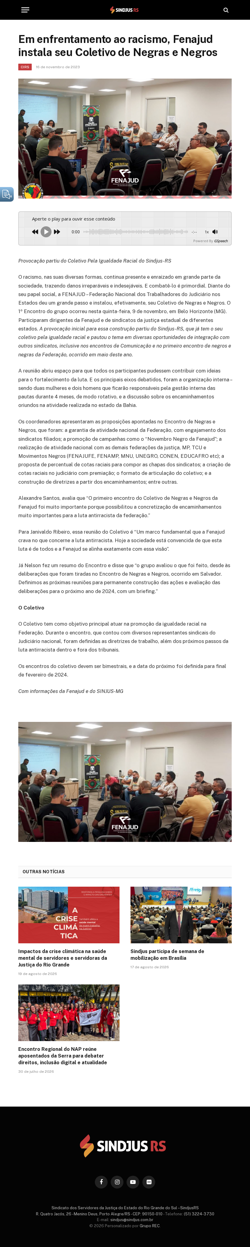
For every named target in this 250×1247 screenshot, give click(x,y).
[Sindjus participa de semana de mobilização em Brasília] (181, 915)
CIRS (25, 67)
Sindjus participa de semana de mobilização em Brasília (167, 954)
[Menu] (25, 10)
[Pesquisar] (225, 10)
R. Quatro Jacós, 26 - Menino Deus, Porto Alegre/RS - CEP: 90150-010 (99, 1214)
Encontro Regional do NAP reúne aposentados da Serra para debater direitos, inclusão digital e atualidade (62, 1055)
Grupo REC (150, 1226)
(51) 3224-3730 (199, 1214)
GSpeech (221, 240)
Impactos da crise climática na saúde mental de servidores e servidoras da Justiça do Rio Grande (62, 958)
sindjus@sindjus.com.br (131, 1219)
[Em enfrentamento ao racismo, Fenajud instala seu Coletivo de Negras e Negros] (125, 139)
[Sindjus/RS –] (125, 10)
